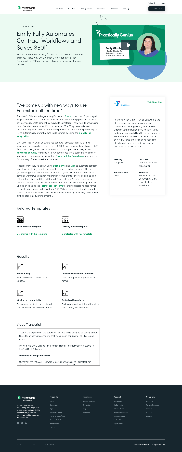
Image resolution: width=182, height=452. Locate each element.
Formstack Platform (52, 186)
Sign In (163, 3)
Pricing (126, 8)
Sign (73, 165)
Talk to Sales (157, 8)
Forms (68, 116)
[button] (59, 8)
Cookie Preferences (153, 412)
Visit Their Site (154, 102)
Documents (59, 165)
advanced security (27, 152)
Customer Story (26, 26)
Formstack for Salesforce (70, 156)
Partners (114, 8)
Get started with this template (32, 233)
